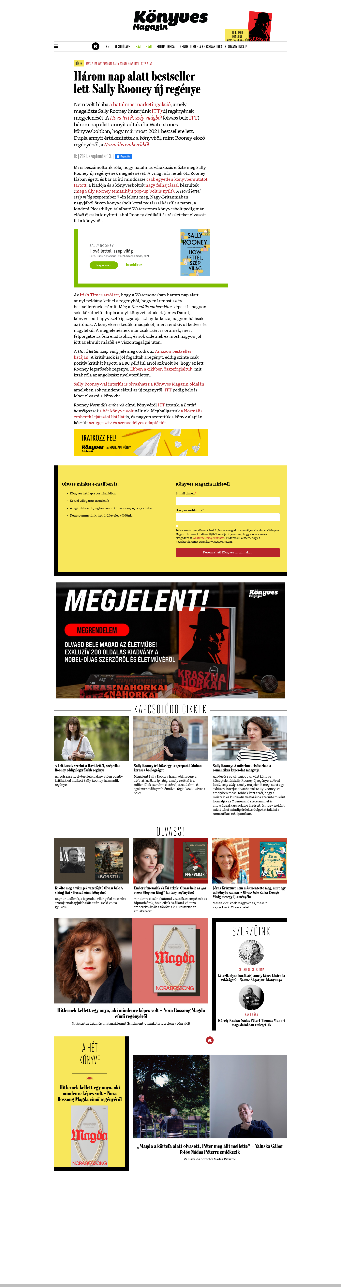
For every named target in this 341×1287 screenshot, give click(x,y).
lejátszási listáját (108, 417)
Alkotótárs (123, 47)
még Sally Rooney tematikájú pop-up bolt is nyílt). (125, 191)
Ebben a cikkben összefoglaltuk (160, 369)
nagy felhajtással (162, 185)
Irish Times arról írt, (100, 295)
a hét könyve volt (116, 411)
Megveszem (103, 265)
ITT (193, 118)
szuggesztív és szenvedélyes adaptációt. (128, 423)
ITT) (156, 111)
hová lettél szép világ (140, 64)
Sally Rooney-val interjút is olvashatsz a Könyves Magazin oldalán (139, 384)
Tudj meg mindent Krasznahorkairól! (238, 37)
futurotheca (167, 47)
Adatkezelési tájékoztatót (208, 538)
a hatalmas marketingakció (139, 104)
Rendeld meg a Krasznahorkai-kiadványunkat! (214, 47)
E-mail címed (186, 494)
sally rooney (120, 64)
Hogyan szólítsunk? (190, 510)
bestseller (91, 64)
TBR (108, 47)
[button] (56, 46)
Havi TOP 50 (145, 47)
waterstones (105, 64)
